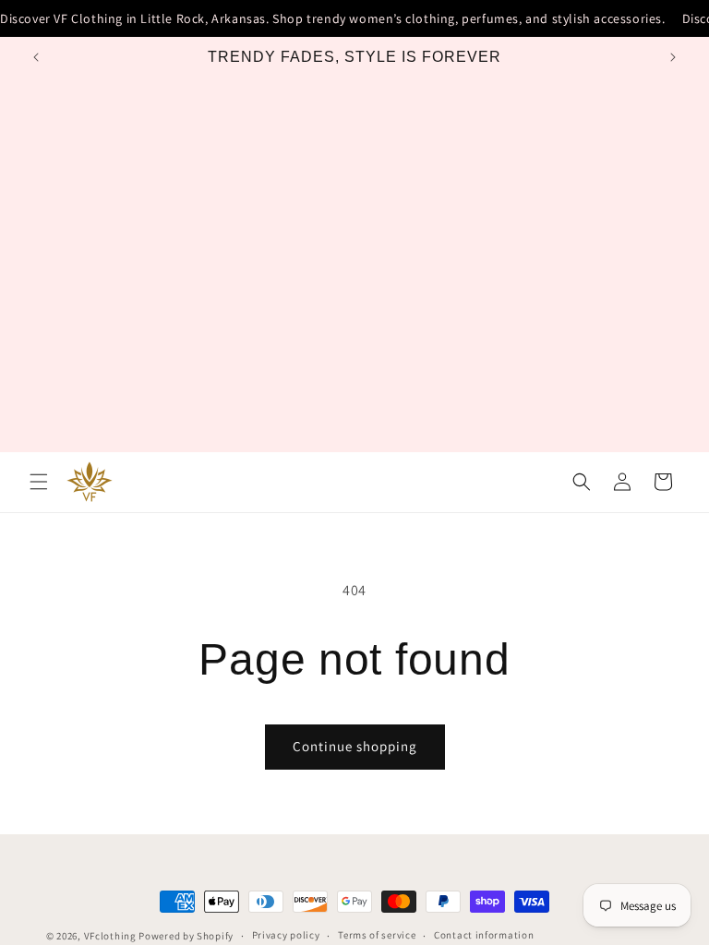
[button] (38, 481)
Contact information (484, 934)
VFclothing (110, 935)
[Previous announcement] (36, 57)
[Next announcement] (673, 57)
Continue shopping (355, 746)
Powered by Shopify (186, 935)
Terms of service (376, 934)
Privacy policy (286, 934)
